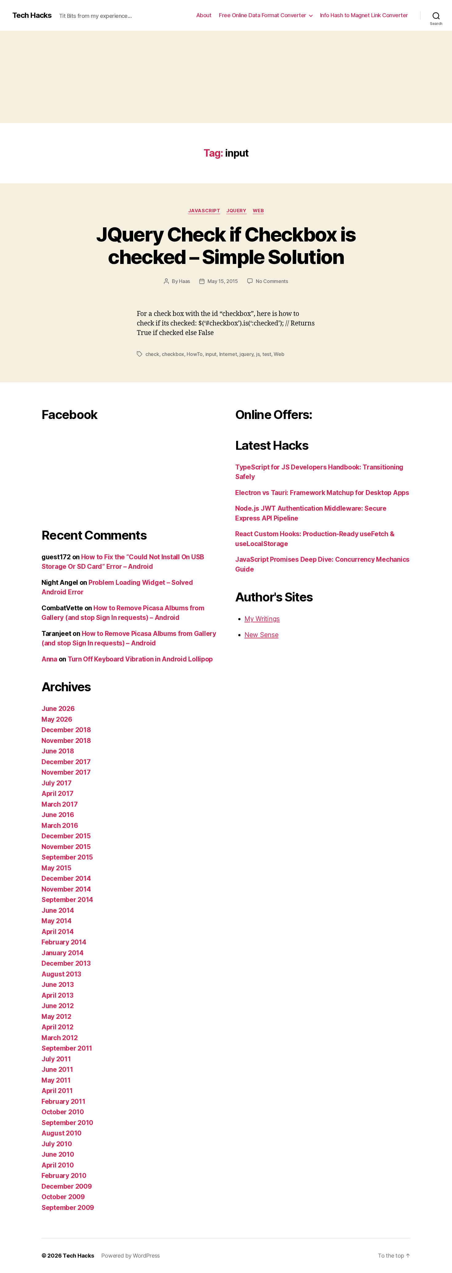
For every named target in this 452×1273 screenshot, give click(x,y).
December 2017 (66, 762)
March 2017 (59, 804)
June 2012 (58, 1006)
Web (258, 210)
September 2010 (67, 1123)
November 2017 (66, 772)
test (266, 354)
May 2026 (57, 719)
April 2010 (57, 1165)
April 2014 (57, 932)
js (258, 354)
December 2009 (67, 1186)
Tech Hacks (32, 15)
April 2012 (57, 1027)
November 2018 (66, 740)
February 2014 (64, 942)
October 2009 (63, 1197)
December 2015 (66, 836)
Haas (184, 281)
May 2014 (57, 921)
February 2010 (64, 1175)
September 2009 (68, 1207)
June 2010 (58, 1154)
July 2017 (57, 783)
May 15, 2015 (223, 281)
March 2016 (60, 825)
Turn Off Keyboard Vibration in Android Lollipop (140, 659)
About (204, 15)
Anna (49, 659)
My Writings (262, 619)
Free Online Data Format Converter (262, 15)
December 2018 (66, 730)
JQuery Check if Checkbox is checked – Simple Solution (225, 245)
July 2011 (56, 1059)
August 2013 (61, 974)
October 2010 (63, 1112)
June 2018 (58, 751)
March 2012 (59, 1038)
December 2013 (66, 963)
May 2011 (56, 1080)
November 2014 (66, 889)
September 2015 (67, 857)
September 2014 (67, 900)
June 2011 (57, 1069)
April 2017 (57, 793)
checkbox (173, 354)
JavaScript (204, 210)
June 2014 (58, 910)
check (152, 354)
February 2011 (63, 1101)
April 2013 (57, 995)
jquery (246, 354)
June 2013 (58, 984)
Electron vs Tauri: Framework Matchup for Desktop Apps (322, 493)
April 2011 (57, 1091)
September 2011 (67, 1048)
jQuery (236, 210)
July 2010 (57, 1144)
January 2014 (63, 953)
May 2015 (56, 868)
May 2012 (56, 1016)
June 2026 (58, 708)
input (211, 354)
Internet (228, 354)
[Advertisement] (226, 77)
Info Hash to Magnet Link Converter (364, 15)
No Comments (272, 281)
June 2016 (58, 815)
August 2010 (61, 1133)
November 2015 (66, 847)
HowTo (195, 354)
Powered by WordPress (130, 1255)
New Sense (261, 635)
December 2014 (66, 878)
